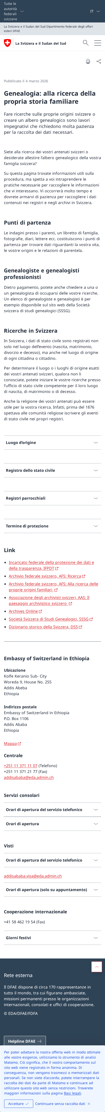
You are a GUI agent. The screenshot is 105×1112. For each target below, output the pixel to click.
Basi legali (72, 1093)
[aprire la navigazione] (97, 43)
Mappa (10, 743)
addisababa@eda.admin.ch (29, 777)
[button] (96, 966)
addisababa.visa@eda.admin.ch (33, 876)
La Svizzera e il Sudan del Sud (40, 43)
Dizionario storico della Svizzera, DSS (43, 626)
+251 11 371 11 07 (20, 765)
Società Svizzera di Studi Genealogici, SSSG (49, 619)
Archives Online (23, 611)
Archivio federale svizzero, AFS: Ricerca (45, 576)
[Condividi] (98, 61)
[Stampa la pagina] (88, 61)
